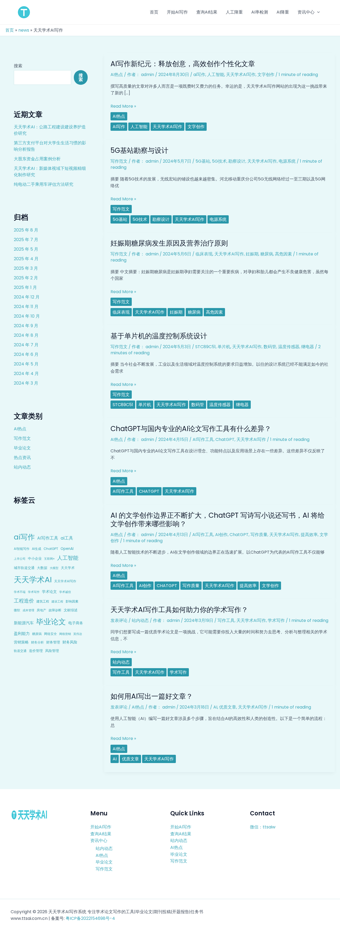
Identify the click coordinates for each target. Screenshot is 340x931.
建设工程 (57, 601)
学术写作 (34, 592)
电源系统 (287, 161)
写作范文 (22, 438)
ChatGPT (51, 548)
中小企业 (35, 558)
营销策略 (21, 642)
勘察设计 (236, 161)
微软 (17, 610)
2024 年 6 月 (26, 354)
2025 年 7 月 (26, 240)
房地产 (41, 610)
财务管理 (53, 642)
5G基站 (203, 161)
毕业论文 (22, 448)
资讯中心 (98, 840)
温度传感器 (288, 347)
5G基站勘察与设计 (139, 150)
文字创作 (265, 74)
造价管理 (36, 650)
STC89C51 (205, 347)
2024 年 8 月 (26, 335)
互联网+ (49, 559)
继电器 (307, 347)
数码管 (270, 347)
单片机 (224, 347)
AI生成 (36, 548)
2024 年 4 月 (26, 373)
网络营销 (65, 634)
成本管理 (28, 610)
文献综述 (71, 610)
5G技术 (219, 161)
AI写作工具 (47, 538)
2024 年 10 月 (27, 316)
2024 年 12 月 (27, 297)
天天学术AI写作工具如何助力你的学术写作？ (179, 609)
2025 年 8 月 (26, 230)
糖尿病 (37, 633)
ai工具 (67, 538)
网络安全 (50, 633)
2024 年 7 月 (26, 345)
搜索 (18, 66)
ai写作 (24, 537)
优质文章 (227, 707)
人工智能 (67, 558)
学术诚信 (65, 592)
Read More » (123, 106)
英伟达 (77, 634)
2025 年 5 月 (26, 249)
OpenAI (67, 548)
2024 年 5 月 (26, 364)
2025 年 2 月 (26, 278)
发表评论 (119, 620)
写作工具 (226, 620)
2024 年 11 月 (26, 307)
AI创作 (221, 535)
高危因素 (283, 254)
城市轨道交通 (24, 568)
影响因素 (72, 601)
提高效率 (309, 535)
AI (215, 707)
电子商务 (75, 623)
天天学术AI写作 (65, 581)
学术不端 (20, 592)
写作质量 (258, 535)
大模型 (54, 568)
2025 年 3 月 (26, 268)
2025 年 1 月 (25, 287)
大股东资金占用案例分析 (37, 159)
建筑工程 (42, 601)
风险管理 (52, 650)
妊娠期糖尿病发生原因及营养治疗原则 (169, 243)
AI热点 (20, 429)
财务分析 (37, 642)
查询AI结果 (100, 834)
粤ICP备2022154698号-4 (90, 918)
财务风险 (69, 642)
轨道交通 (20, 651)
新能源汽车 (24, 623)
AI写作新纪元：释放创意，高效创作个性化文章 (182, 64)
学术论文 (49, 591)
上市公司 (20, 559)
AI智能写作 (21, 549)
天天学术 (68, 568)
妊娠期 (252, 254)
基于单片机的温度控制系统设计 (158, 336)
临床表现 (204, 254)
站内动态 (22, 467)
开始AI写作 (100, 827)
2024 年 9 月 (26, 326)
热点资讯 (22, 457)
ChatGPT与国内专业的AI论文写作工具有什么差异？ (190, 428)
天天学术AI (33, 579)
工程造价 (24, 600)
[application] (317, 12)
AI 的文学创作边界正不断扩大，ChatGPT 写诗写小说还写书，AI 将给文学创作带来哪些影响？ (217, 520)
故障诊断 (55, 610)
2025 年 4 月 (26, 259)
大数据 (42, 567)
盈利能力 (22, 633)
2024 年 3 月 (26, 383)
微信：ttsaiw (262, 827)
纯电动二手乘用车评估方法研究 (43, 184)
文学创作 (270, 586)
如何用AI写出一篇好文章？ (151, 696)
